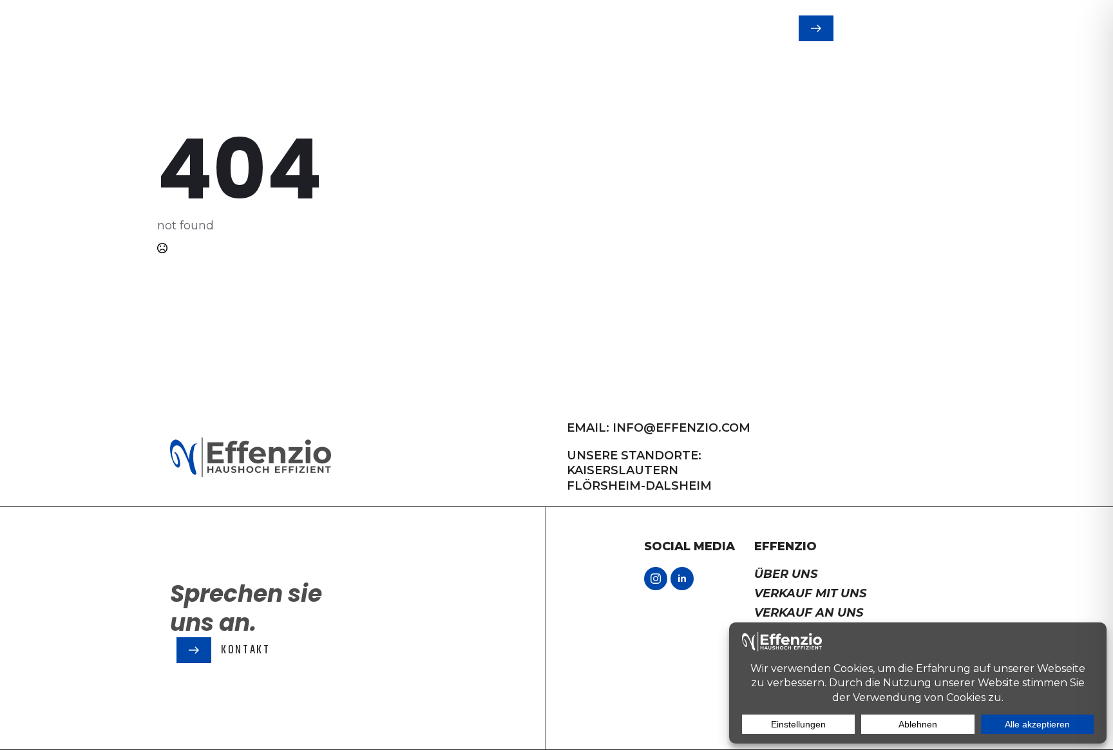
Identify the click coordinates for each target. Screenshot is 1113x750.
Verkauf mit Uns (810, 593)
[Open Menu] (940, 28)
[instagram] (655, 578)
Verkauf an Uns (808, 613)
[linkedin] (682, 578)
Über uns (785, 574)
